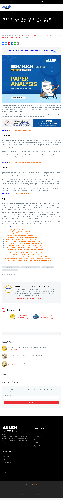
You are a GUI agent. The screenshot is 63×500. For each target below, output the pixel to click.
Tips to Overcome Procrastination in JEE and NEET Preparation (23, 243)
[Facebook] (2, 274)
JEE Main (33, 35)
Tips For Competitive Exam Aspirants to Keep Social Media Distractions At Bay (28, 260)
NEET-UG (36, 439)
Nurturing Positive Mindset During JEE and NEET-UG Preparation (24, 247)
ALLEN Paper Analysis (48, 267)
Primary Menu (60, 7)
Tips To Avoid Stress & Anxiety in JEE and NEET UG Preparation (23, 245)
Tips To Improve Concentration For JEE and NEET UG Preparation (24, 249)
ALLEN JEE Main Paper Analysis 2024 (30, 267)
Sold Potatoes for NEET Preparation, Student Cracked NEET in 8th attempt (29, 347)
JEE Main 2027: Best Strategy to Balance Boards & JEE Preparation (27, 363)
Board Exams (6, 469)
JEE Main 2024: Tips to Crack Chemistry (20, 130)
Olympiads (37, 446)
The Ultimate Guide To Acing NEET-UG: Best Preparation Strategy (24, 251)
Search (59, 333)
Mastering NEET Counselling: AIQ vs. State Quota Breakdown (25, 355)
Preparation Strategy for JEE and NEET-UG (18, 232)
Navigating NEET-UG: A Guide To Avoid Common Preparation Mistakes (25, 255)
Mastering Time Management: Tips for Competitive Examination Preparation (27, 258)
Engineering (25, 35)
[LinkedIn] (11, 274)
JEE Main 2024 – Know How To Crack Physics (22, 193)
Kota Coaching (15, 37)
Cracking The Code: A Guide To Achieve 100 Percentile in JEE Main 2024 (26, 257)
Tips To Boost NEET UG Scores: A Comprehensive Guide (21, 237)
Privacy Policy (6, 472)
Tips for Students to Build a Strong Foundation (19, 235)
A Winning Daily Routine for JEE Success (17, 230)
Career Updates (7, 462)
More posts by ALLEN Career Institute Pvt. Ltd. (29, 298)
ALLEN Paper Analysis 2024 (10, 269)
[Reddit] (14, 274)
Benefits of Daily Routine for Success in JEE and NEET (21, 239)
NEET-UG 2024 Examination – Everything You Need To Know (22, 241)
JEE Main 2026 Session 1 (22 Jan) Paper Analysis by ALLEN (22, 317)
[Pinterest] (7, 274)
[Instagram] (32, 484)
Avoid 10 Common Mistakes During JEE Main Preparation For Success (25, 253)
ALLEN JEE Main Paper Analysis (11, 267)
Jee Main (36, 433)
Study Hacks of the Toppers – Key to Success (18, 234)
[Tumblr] (9, 274)
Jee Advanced (38, 436)
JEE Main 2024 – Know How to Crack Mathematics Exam (25, 162)
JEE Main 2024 (6, 37)
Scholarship (6, 466)
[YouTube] (36, 484)
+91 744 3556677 (48, 2)
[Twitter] (5, 274)
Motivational (6, 459)
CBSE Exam (37, 442)
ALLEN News (32, 494)
